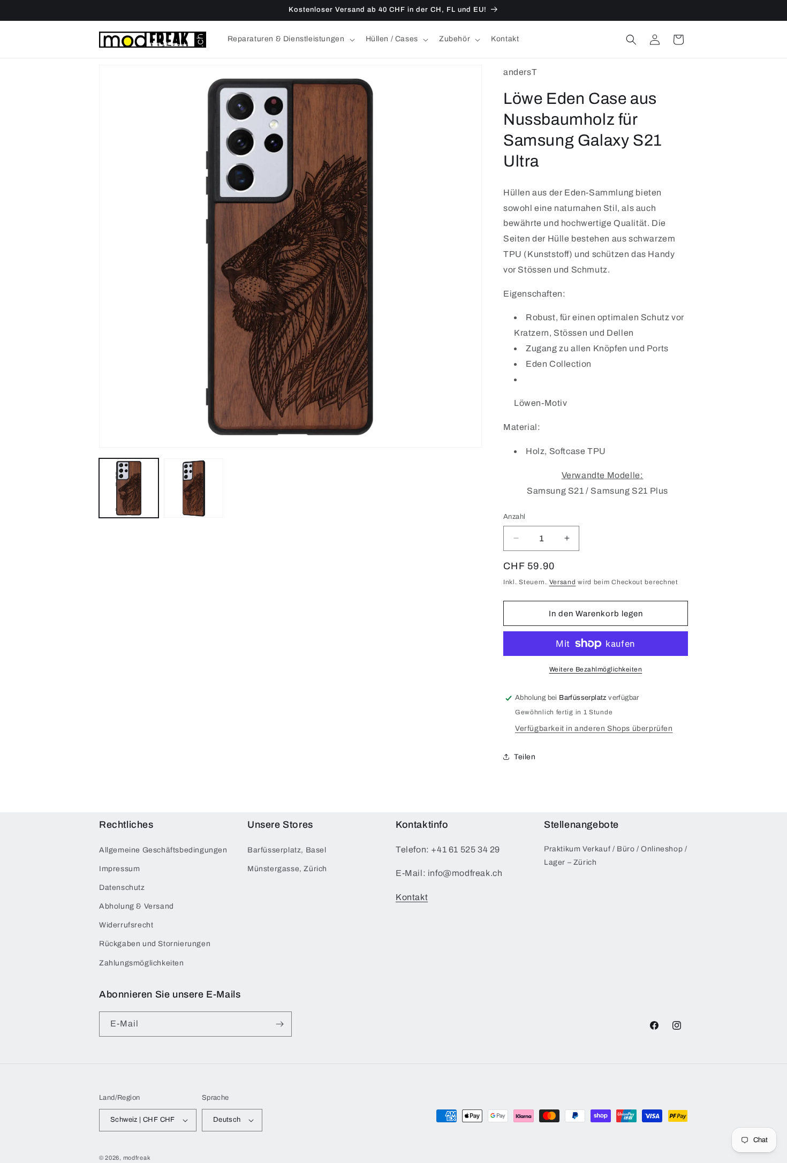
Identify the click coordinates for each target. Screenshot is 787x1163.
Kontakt (412, 897)
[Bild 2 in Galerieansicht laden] (193, 488)
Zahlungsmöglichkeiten (141, 963)
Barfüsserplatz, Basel (287, 849)
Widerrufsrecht (126, 925)
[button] (290, 39)
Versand (562, 582)
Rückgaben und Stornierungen (154, 944)
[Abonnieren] (279, 1024)
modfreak (137, 1157)
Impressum (119, 869)
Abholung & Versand (136, 906)
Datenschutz (122, 887)
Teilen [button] (525, 757)
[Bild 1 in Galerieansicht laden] (128, 488)
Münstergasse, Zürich (287, 869)
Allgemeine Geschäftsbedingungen (163, 849)
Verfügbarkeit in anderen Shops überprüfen (594, 728)
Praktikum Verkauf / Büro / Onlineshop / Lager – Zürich (615, 855)
